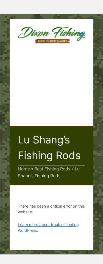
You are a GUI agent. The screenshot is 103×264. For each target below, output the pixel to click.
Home (24, 169)
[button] (82, 35)
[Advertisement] (51, 89)
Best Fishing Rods (52, 169)
